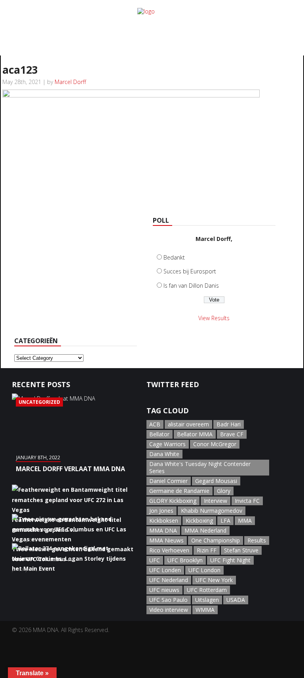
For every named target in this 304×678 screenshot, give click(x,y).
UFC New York (214, 580)
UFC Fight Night (230, 560)
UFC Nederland (168, 580)
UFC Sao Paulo (168, 600)
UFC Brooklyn (185, 560)
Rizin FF (207, 550)
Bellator (159, 434)
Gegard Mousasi (216, 481)
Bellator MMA (195, 434)
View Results (214, 318)
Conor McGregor (214, 444)
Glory (223, 491)
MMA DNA (163, 530)
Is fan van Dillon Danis (191, 285)
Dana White (164, 454)
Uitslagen (207, 600)
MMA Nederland (205, 530)
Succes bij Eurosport (189, 271)
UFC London (204, 570)
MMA (245, 520)
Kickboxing (199, 520)
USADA (235, 600)
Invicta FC (247, 500)
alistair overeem (188, 424)
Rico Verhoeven (169, 550)
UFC (154, 560)
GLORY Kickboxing (172, 500)
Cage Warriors (167, 444)
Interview (215, 500)
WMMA (205, 609)
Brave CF (231, 434)
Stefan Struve (241, 550)
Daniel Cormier (168, 481)
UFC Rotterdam (207, 590)
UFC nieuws (164, 590)
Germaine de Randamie (179, 491)
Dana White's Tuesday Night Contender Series (200, 467)
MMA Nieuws (166, 540)
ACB (154, 424)
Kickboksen (163, 520)
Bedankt (174, 257)
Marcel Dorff (70, 82)
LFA (225, 520)
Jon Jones (161, 510)
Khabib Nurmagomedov (211, 510)
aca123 (20, 70)
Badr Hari (229, 424)
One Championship (215, 540)
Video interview (168, 609)
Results (256, 540)
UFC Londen (165, 570)
